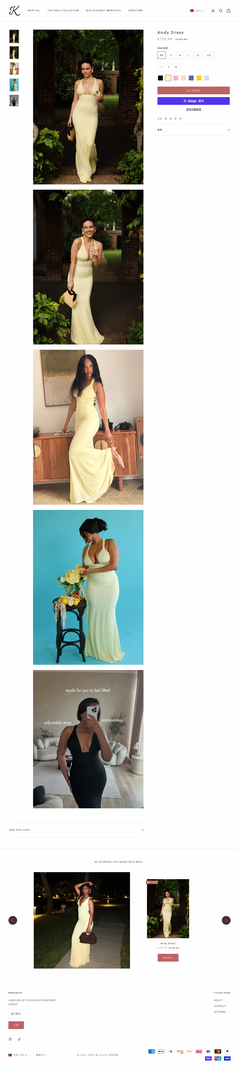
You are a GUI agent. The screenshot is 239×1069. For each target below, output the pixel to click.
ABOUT (218, 1000)
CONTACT (220, 1005)
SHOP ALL (34, 10)
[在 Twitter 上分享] (170, 118)
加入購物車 (193, 90)
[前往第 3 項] (14, 68)
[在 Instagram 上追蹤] (10, 1039)
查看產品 (168, 957)
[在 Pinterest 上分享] (175, 118)
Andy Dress (168, 943)
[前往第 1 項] (14, 36)
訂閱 (16, 1025)
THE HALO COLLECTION (63, 10)
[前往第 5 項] (14, 100)
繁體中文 (40, 1055)
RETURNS (220, 1011)
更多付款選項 (193, 109)
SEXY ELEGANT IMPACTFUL (103, 10)
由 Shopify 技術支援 (107, 1055)
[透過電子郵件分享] (180, 118)
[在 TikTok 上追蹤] (19, 1039)
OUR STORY (135, 10)
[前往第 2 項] (14, 52)
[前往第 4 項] (14, 85)
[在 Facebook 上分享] (165, 118)
